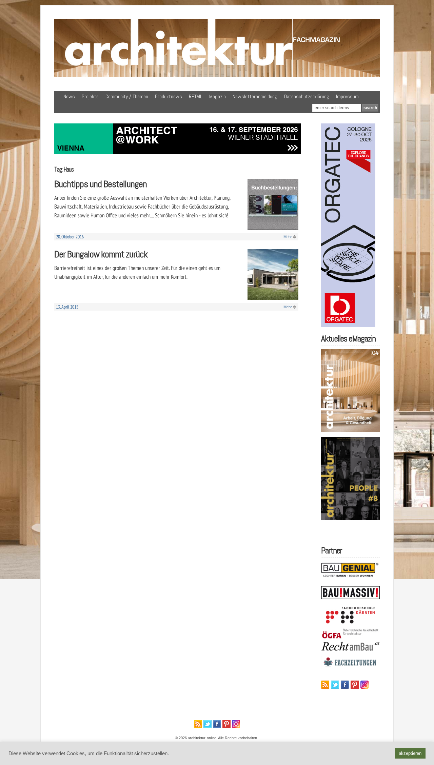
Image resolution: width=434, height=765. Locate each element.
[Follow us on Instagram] (364, 685)
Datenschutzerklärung (306, 96)
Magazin (217, 96)
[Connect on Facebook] (345, 685)
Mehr (287, 237)
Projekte (90, 96)
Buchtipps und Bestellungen (100, 184)
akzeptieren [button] (410, 753)
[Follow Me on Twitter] (335, 685)
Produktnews (168, 96)
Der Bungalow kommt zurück (100, 254)
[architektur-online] (217, 75)
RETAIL (195, 96)
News (69, 96)
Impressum (347, 96)
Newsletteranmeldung (255, 96)
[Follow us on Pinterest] (355, 685)
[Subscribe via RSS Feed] (325, 685)
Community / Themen (126, 96)
